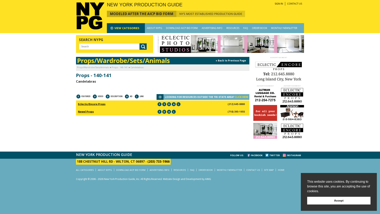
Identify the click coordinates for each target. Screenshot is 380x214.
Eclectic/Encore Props (91, 104)
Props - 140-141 (120, 67)
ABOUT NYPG (154, 28)
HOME (281, 169)
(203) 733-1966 (158, 161)
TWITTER (274, 155)
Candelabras (136, 67)
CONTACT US (294, 3)
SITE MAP (269, 169)
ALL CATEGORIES (85, 169)
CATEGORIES (126, 28)
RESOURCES (232, 28)
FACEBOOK (256, 155)
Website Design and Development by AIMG (187, 179)
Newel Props (86, 111)
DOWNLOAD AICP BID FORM (182, 28)
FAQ (245, 28)
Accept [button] (339, 200)
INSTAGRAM (294, 155)
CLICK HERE (241, 97)
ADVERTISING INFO (212, 28)
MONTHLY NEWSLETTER (284, 28)
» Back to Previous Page (231, 60)
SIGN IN (279, 3)
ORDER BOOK (259, 28)
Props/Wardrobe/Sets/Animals (93, 67)
